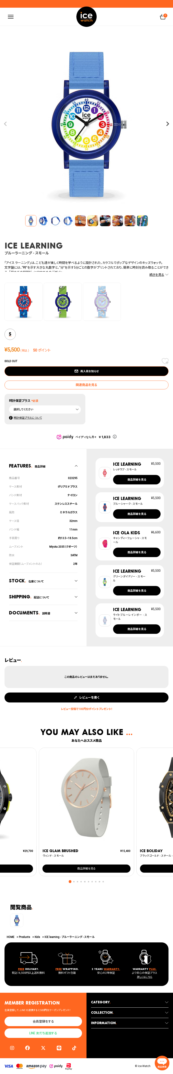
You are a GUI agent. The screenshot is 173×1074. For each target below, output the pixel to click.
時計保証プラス (19, 400)
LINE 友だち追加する (43, 1033)
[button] (70, 881)
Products (24, 937)
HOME (10, 937)
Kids (37, 937)
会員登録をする (43, 1021)
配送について (29, 597)
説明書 (29, 613)
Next (167, 123)
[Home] (86, 17)
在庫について (26, 580)
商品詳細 (27, 466)
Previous (5, 123)
